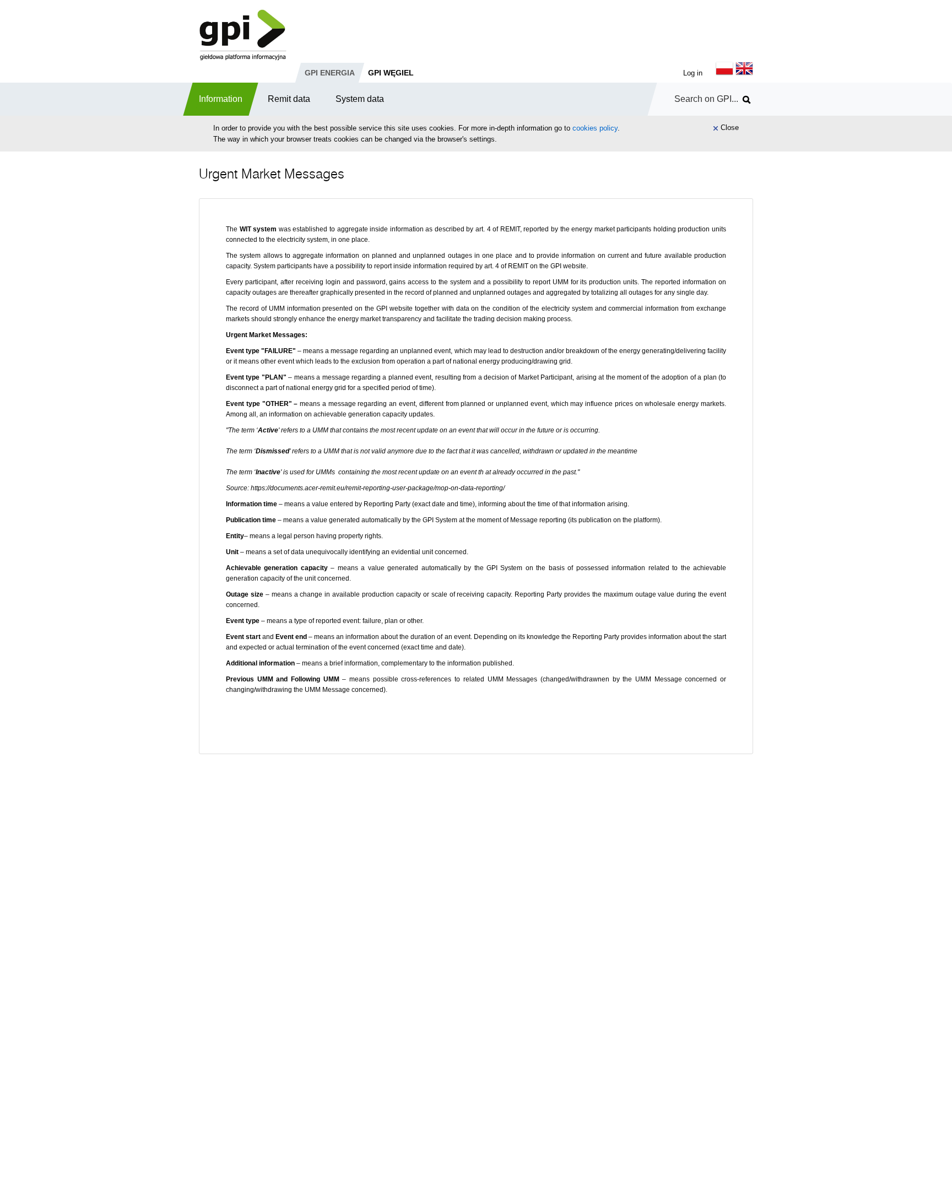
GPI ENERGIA (330, 72)
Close (730, 127)
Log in (692, 73)
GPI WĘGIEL (391, 72)
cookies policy (595, 128)
